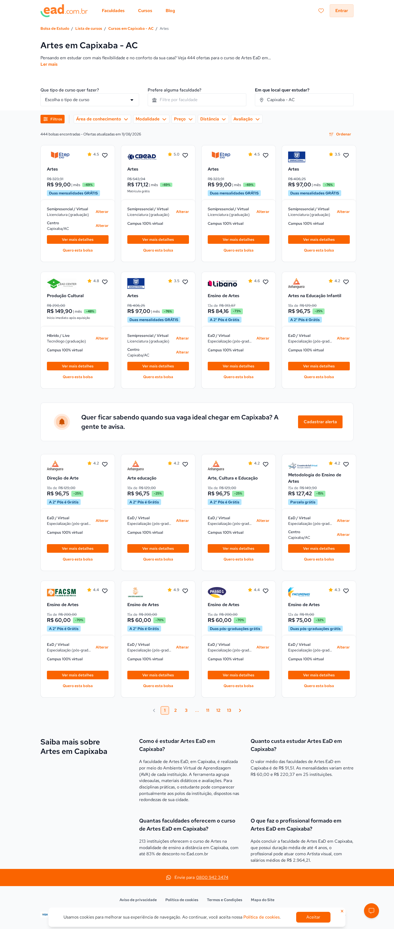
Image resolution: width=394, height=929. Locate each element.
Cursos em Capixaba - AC (131, 28)
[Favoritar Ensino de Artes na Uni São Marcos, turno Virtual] (185, 591)
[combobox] (197, 99)
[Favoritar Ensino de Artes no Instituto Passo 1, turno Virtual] (265, 591)
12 (218, 710)
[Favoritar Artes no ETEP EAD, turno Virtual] (105, 156)
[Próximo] (240, 710)
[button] (371, 910)
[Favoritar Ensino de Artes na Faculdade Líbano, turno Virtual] (265, 282)
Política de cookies (181, 899)
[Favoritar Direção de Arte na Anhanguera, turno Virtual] (105, 464)
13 (229, 710)
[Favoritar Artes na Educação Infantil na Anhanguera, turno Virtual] (346, 282)
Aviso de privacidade (138, 899)
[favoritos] (321, 10)
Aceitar (313, 917)
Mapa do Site (262, 899)
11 (207, 710)
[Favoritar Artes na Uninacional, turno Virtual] (346, 156)
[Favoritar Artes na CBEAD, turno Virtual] (185, 156)
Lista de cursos (88, 28)
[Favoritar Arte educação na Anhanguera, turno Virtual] (185, 464)
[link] (61, 157)
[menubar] (138, 10)
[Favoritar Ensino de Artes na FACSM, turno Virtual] (105, 591)
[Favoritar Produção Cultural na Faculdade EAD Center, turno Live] (105, 282)
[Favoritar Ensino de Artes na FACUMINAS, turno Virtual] (346, 591)
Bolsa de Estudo (54, 28)
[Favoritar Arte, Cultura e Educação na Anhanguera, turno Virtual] (265, 464)
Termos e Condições (224, 899)
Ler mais (49, 64)
